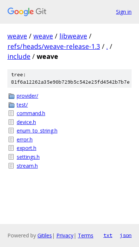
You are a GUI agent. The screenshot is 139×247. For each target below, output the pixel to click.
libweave (73, 35)
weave (17, 35)
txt (107, 235)
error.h (25, 139)
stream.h (27, 165)
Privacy (64, 235)
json (126, 235)
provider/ (27, 95)
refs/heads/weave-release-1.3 (53, 46)
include (18, 56)
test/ (22, 104)
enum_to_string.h (37, 130)
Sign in (124, 11)
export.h (26, 147)
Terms (85, 235)
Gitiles (44, 235)
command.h (31, 113)
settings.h (28, 156)
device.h (26, 122)
